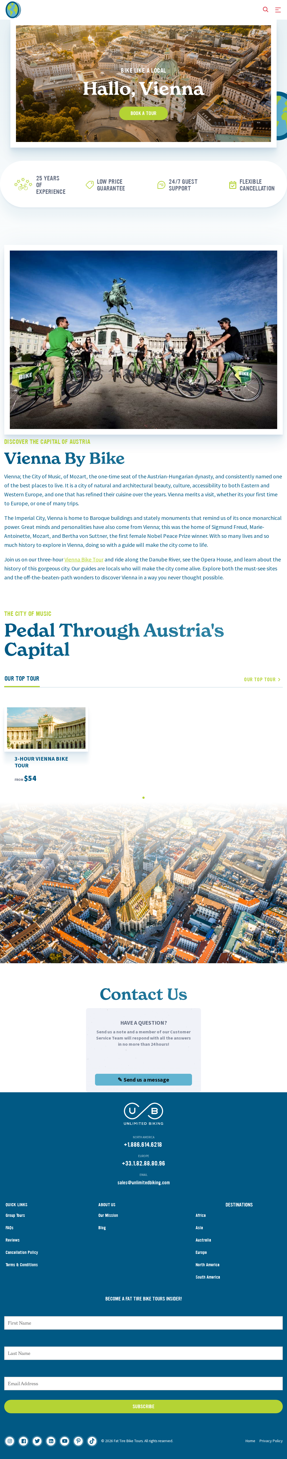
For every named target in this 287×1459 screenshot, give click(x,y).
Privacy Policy (271, 1440)
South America (208, 1277)
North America (207, 1265)
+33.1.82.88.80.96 (143, 1163)
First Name (143, 1310)
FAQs (9, 1228)
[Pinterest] (78, 1441)
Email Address (143, 1371)
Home (250, 1440)
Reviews (13, 1240)
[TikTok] (92, 1441)
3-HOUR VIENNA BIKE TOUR (41, 762)
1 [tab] (144, 798)
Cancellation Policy (22, 1252)
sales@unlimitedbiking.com (143, 1182)
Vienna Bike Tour (83, 559)
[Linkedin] (50, 1441)
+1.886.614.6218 (143, 1145)
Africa (201, 1215)
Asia (199, 1228)
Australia (203, 1240)
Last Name (143, 1341)
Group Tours (15, 1215)
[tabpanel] (36, 184)
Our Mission (108, 1215)
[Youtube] (64, 1441)
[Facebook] (23, 1441)
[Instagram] (9, 1441)
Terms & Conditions (22, 1265)
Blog (102, 1228)
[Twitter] (37, 1441)
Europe (201, 1252)
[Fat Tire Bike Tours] (13, 9)
